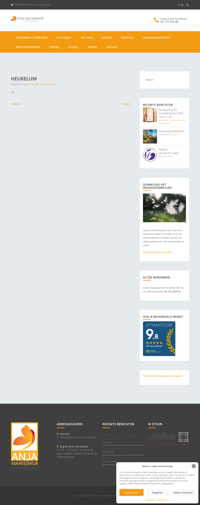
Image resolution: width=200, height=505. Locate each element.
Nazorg (107, 37)
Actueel (73, 46)
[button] (193, 466)
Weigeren (157, 492)
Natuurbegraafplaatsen (172, 131)
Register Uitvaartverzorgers (169, 151)
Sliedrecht (16, 104)
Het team (86, 37)
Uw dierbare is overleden (31, 37)
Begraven (176, 134)
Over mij (54, 46)
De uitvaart (64, 37)
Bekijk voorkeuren (183, 492)
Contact (112, 46)
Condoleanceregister (156, 37)
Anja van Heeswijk (47, 84)
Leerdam (126, 104)
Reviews (92, 46)
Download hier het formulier (157, 252)
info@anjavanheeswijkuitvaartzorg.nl (33, 4)
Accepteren (131, 492)
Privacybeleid (162, 499)
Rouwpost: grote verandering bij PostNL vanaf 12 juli (171, 113)
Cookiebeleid (150, 499)
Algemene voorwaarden (170, 376)
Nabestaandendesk (28, 46)
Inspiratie (127, 37)
